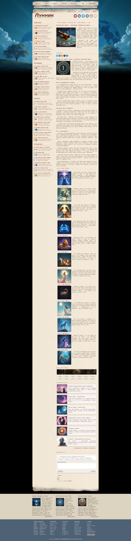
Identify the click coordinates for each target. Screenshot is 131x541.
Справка (89, 527)
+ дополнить (87, 11)
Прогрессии (52, 530)
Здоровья (36, 527)
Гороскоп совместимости (41, 36)
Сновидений (42, 523)
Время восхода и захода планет (43, 132)
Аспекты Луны (77, 528)
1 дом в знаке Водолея (63, 333)
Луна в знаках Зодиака (40, 111)
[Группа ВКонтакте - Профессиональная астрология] (79, 16)
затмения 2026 (89, 7)
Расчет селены (53, 527)
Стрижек (35, 523)
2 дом (66, 376)
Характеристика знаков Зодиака (43, 157)
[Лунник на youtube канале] (75, 16)
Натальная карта (53, 523)
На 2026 (37, 76)
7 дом (59, 378)
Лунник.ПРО (92, 3)
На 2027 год (65, 531)
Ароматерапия (43, 528)
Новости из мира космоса (41, 167)
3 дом (73, 376)
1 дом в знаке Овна (62, 170)
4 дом (79, 376)
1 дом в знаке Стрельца (63, 301)
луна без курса (81, 7)
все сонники (47, 147)
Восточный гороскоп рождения (42, 51)
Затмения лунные (39, 117)
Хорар (51, 532)
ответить (69, 481)
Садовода (36, 531)
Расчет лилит (53, 525)
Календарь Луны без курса (41, 127)
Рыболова (36, 534)
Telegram (77, 459)
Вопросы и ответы (91, 525)
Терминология (90, 530)
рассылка (80, 11)
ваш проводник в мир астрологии (43, 17)
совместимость (38, 7)
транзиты (50, 7)
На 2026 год (65, 532)
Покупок (41, 530)
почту (72, 459)
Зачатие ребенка (43, 525)
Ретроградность (77, 530)
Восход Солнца (77, 531)
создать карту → (95, 516)
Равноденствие (77, 534)
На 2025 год (65, 534)
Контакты (89, 524)
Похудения (36, 528)
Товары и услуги (91, 532)
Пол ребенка (42, 524)
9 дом (73, 378)
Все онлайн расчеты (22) (41, 137)
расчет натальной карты (64, 7)
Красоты (35, 530)
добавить (60, 470)
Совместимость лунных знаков (42, 122)
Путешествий (42, 534)
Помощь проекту (91, 534)
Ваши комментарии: (61, 462)
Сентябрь (64, 524)
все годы (45, 76)
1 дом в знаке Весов (63, 268)
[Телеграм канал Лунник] (83, 16)
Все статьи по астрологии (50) (42, 173)
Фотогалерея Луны (39, 152)
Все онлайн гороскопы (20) (42, 56)
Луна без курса (77, 527)
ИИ (83, 3)
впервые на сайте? (72, 11)
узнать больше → (49, 516)
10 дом (79, 378)
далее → (92, 178)
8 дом (66, 378)
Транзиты (52, 524)
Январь (63, 530)
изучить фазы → (71, 516)
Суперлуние (77, 532)
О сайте (89, 523)
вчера (46, 66)
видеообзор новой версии (78, 456)
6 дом (92, 376)
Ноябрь (63, 527)
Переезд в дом (43, 527)
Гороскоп (63, 3)
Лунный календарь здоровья (42, 81)
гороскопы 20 (85, 448)
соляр (43, 7)
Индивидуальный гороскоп (41, 25)
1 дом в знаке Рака (62, 219)
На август (37, 71)
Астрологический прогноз (41, 30)
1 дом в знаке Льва (62, 235)
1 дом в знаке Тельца (63, 186)
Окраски (35, 524)
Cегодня (46, 3)
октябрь (48, 71)
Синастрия (52, 534)
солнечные (47, 117)
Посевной (36, 532)
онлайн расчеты (73, 7)
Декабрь (64, 528)
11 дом (85, 378)
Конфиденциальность (91, 531)
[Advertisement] (44, 452)
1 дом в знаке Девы (63, 252)
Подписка (89, 528)
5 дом (86, 376)
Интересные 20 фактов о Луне (42, 162)
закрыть (93, 470)
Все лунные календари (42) (42, 92)
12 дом (92, 378)
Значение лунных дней (40, 101)
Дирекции (52, 531)
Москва (94, 11)
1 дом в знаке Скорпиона (64, 284)
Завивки (35, 525)
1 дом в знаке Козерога (63, 317)
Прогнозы (38, 3)
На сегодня (38, 66)
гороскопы (55, 7)
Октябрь (64, 525)
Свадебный (42, 531)
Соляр (51, 528)
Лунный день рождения (41, 46)
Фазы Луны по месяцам (41, 106)
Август (55, 3)
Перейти (79, 391)
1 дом (59, 376)
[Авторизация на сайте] (91, 16)
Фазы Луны (74, 3)
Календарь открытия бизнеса (42, 86)
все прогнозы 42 (77, 448)
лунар (46, 7)
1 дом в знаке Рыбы (63, 349)
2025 (41, 76)
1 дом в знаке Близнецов (64, 203)
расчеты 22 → (93, 448)
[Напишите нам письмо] (95, 16)
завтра (42, 66)
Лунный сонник (39, 147)
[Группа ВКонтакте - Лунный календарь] (87, 16)
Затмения (76, 525)
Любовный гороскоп (40, 41)
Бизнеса (41, 532)
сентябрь (43, 71)
